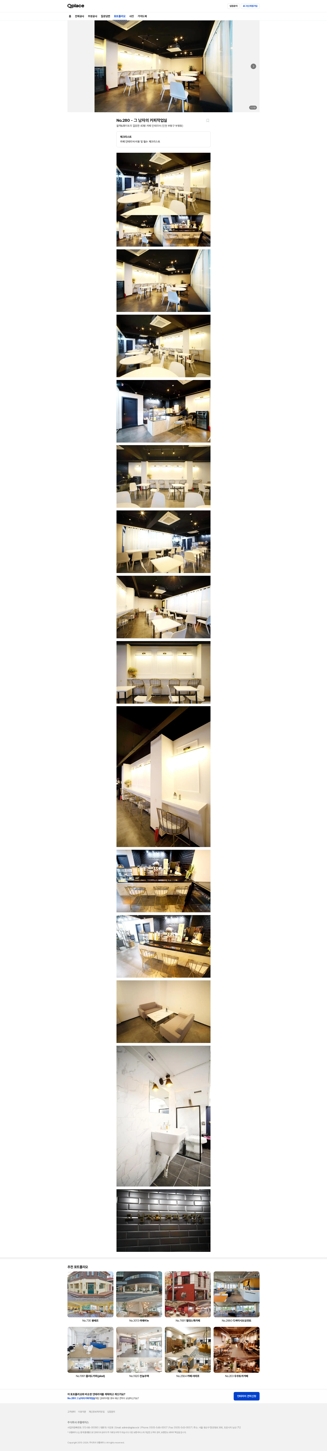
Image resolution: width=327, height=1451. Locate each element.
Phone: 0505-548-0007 (154, 1427)
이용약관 (82, 1411)
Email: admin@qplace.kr (127, 1427)
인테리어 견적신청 (246, 1396)
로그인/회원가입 (250, 6)
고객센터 (71, 1411)
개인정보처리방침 (97, 1411)
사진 (131, 16)
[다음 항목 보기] (253, 66)
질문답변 (105, 16)
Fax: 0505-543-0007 (180, 1427)
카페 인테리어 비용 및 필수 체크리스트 (140, 139)
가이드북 (142, 16)
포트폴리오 (120, 16)
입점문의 (233, 6)
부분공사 (92, 16)
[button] (208, 120)
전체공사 (79, 16)
